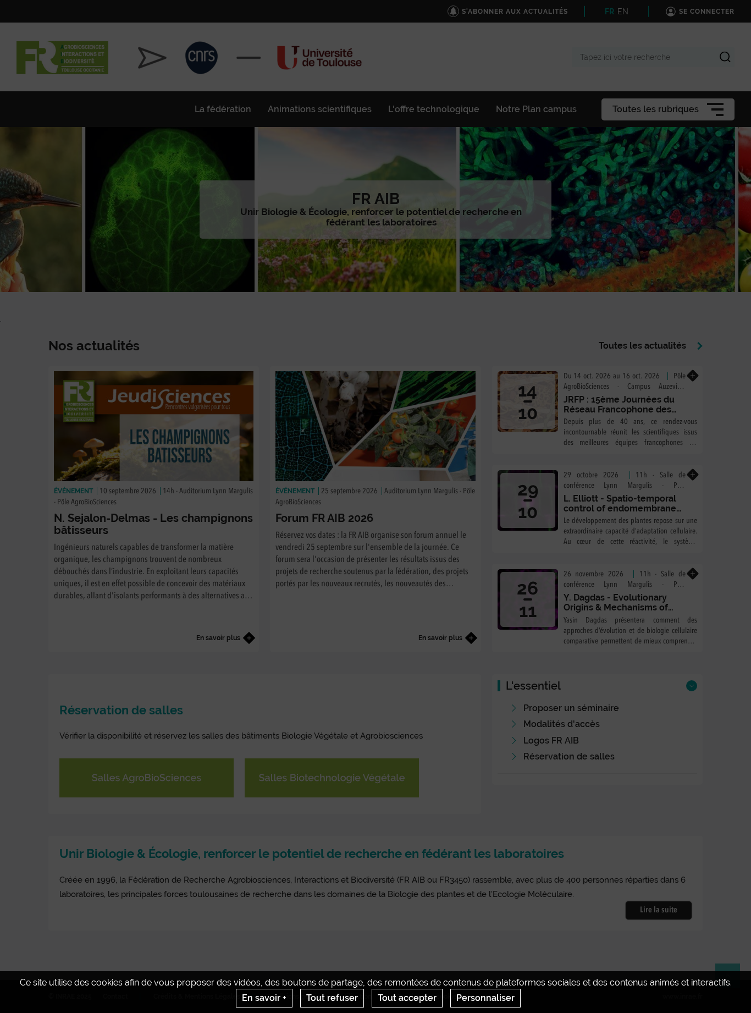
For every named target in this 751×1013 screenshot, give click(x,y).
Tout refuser (332, 998)
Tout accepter (407, 998)
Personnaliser (485, 998)
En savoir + (264, 998)
